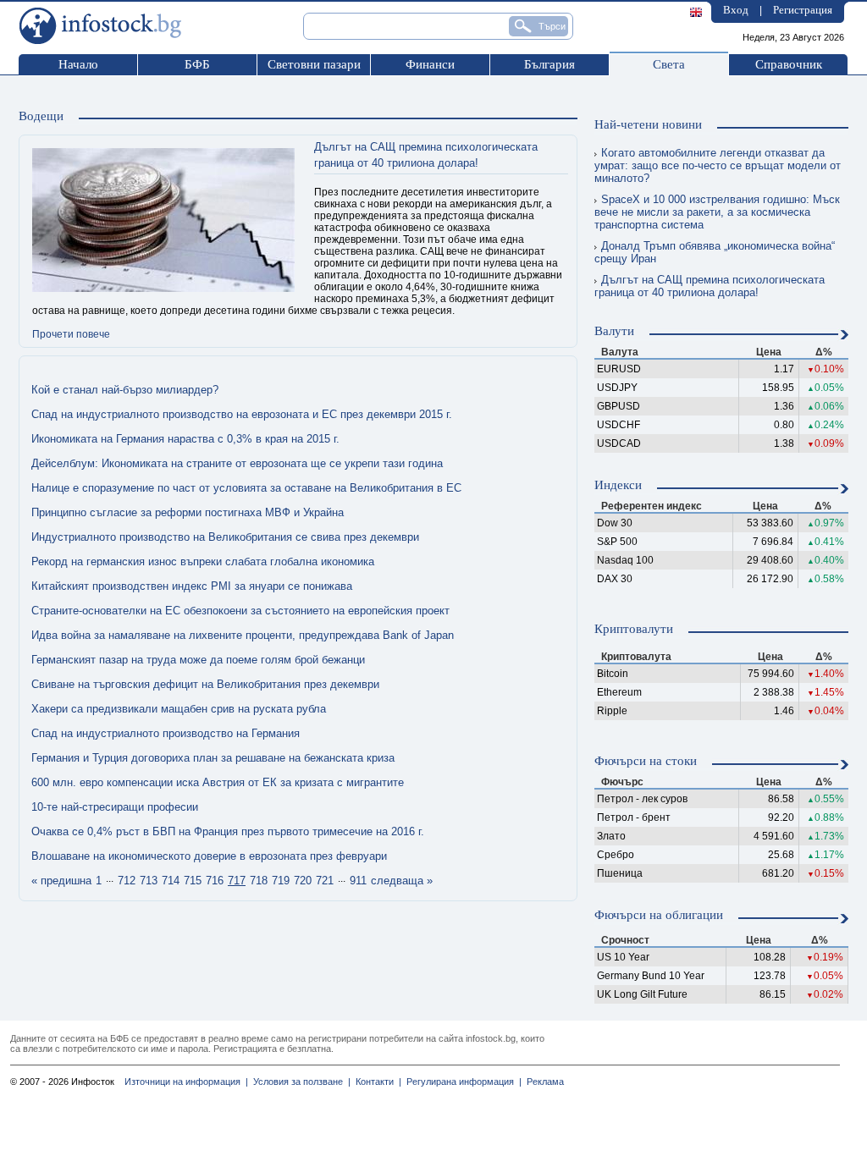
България (549, 64)
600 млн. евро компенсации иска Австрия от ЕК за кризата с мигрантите (217, 782)
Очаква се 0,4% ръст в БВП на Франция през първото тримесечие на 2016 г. (227, 831)
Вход (735, 9)
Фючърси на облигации (658, 915)
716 (215, 880)
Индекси (618, 485)
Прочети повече (71, 334)
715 (193, 880)
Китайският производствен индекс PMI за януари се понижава (191, 586)
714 (170, 880)
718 (259, 880)
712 (126, 880)
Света (669, 64)
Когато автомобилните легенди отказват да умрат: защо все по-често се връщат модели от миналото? (717, 165)
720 (303, 880)
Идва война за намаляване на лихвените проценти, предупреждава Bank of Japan (242, 635)
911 (358, 880)
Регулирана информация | (461, 1081)
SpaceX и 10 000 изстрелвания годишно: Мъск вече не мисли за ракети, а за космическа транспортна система (717, 212)
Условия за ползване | (299, 1081)
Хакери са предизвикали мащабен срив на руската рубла (178, 708)
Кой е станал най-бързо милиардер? (124, 389)
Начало (78, 64)
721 (325, 880)
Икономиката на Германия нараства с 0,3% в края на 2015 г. (185, 438)
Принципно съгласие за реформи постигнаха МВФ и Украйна (187, 512)
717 (237, 880)
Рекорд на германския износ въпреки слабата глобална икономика (202, 561)
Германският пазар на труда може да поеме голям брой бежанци (198, 659)
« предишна (61, 880)
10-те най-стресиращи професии (114, 807)
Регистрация (802, 9)
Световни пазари (314, 64)
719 (281, 880)
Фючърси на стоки (645, 761)
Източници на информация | (186, 1081)
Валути (614, 331)
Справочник (788, 64)
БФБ (197, 64)
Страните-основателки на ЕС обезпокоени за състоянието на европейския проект (240, 610)
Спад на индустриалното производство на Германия (165, 733)
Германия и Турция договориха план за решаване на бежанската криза (213, 757)
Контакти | (376, 1081)
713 (148, 880)
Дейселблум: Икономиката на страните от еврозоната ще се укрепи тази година (237, 463)
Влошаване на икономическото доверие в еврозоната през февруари (209, 856)
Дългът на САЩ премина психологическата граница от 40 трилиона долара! (426, 154)
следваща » (402, 880)
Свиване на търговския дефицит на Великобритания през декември (205, 684)
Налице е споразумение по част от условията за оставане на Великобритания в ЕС (246, 488)
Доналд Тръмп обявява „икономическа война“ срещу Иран (714, 252)
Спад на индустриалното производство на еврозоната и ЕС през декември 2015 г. (241, 414)
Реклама (543, 1081)
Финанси (430, 64)
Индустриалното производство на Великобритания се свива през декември (225, 537)
